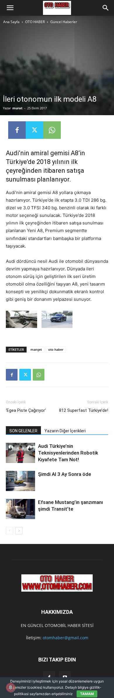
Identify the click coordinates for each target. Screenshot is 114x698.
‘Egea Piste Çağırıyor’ (26, 410)
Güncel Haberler (63, 21)
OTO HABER (35, 21)
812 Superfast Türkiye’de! (83, 410)
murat (17, 108)
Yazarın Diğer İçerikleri (65, 431)
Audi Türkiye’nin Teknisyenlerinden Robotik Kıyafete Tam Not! (68, 452)
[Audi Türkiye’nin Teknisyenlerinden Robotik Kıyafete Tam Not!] (20, 453)
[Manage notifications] (10, 687)
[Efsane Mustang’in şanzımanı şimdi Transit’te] (20, 509)
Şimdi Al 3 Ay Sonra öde (64, 474)
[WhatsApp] (52, 130)
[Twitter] (34, 130)
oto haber (55, 349)
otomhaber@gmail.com (65, 637)
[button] (10, 8)
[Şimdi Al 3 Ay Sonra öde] (20, 481)
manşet (36, 349)
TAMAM (87, 694)
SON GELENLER (23, 431)
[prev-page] (9, 530)
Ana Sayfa (11, 21)
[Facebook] (17, 130)
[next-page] (19, 530)
